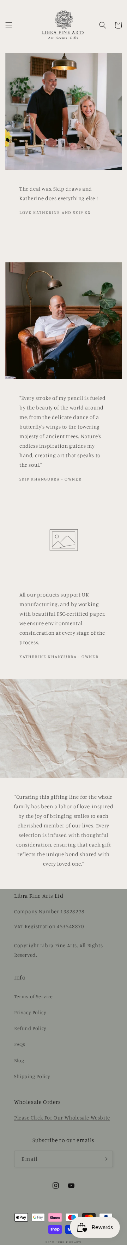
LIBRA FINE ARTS (69, 1242)
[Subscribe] (105, 1159)
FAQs (19, 1044)
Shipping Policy (32, 1076)
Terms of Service (33, 996)
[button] (9, 25)
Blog (19, 1060)
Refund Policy (30, 1028)
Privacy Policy (30, 1012)
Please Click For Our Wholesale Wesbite (62, 1117)
